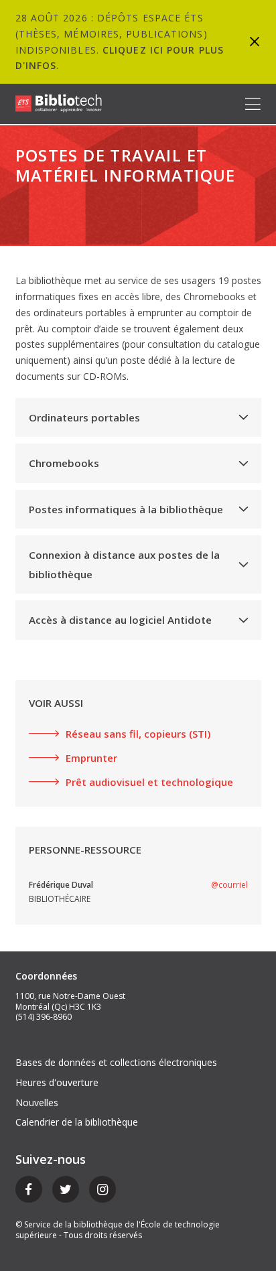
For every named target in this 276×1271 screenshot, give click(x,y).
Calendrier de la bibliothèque (76, 1122)
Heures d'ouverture (56, 1082)
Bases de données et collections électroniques (116, 1062)
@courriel (229, 884)
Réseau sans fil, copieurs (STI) (138, 733)
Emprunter (91, 757)
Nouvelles (36, 1102)
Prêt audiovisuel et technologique (149, 782)
